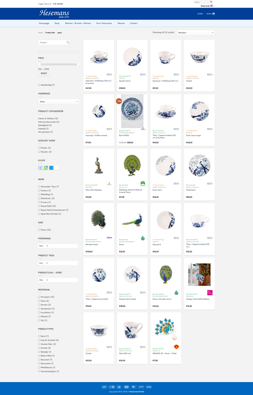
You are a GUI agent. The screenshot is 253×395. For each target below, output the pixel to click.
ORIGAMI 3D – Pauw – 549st (165, 353)
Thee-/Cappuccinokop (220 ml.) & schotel (164, 136)
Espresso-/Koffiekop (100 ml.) (165, 81)
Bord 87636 (124, 135)
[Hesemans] (54, 14)
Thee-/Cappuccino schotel (97, 299)
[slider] (39, 64)
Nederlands (205, 6)
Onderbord (190, 190)
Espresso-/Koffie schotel (96, 135)
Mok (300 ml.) (125, 353)
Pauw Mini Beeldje (94, 190)
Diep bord (157, 244)
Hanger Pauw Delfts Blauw (197, 299)
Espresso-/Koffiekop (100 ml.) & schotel (98, 82)
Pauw (121, 244)
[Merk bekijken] (109, 74)
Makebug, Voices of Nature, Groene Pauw (130, 191)
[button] (200, 13)
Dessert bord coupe (127, 299)
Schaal (189, 81)
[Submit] (211, 2)
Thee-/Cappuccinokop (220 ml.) (197, 245)
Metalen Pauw (92, 244)
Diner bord (157, 190)
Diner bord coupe (193, 135)
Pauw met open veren (162, 299)
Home (40, 32)
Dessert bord (124, 81)
